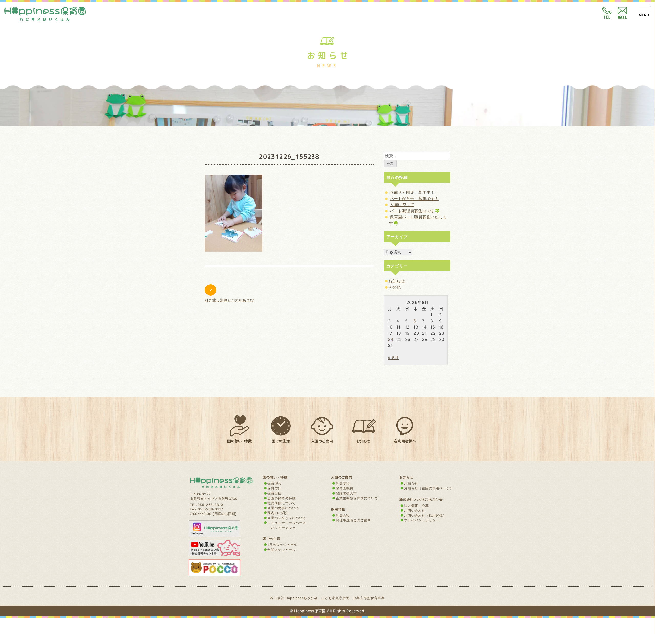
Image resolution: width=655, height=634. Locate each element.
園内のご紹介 (278, 513)
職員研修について (281, 503)
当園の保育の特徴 (281, 498)
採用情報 (338, 509)
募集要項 (343, 483)
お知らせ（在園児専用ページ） (428, 488)
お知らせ (396, 280)
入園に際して (402, 204)
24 (391, 339)
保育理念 (274, 483)
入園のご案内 (341, 477)
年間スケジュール (281, 550)
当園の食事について (283, 508)
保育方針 (274, 488)
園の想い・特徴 (275, 477)
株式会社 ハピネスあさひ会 (421, 499)
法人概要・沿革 (416, 506)
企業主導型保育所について (357, 498)
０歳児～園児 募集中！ (412, 192)
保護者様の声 (346, 493)
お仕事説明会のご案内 (353, 520)
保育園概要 (344, 488)
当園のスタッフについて (286, 518)
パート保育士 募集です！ (414, 198)
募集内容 (343, 515)
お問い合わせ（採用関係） (425, 515)
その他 (394, 287)
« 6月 (393, 357)
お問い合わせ (414, 510)
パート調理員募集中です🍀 (415, 210)
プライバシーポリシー (421, 520)
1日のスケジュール (282, 545)
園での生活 (271, 539)
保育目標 (274, 493)
